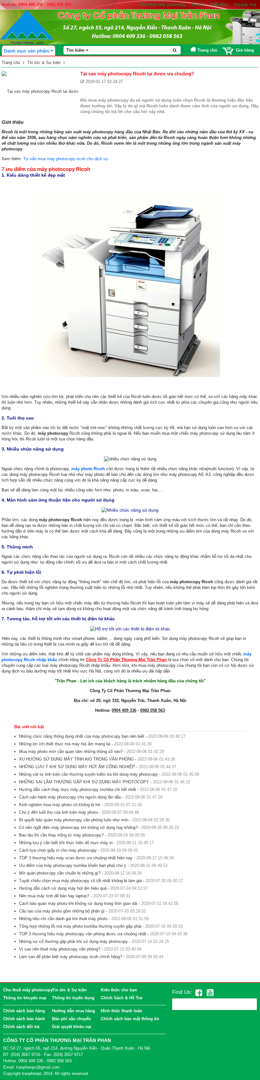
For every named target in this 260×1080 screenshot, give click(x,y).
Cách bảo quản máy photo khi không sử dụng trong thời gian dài (78, 903)
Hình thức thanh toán (121, 1010)
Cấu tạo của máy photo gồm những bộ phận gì (62, 911)
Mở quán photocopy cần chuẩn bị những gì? (60, 873)
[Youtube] (210, 992)
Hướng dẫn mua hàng (73, 1010)
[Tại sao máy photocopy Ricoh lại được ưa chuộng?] (40, 91)
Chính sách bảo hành (24, 1018)
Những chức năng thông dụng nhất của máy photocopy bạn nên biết (81, 736)
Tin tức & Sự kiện (69, 990)
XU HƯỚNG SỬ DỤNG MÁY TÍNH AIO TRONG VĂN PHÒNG (76, 759)
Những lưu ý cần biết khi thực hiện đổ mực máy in (66, 842)
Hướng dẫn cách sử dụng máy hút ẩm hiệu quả (63, 888)
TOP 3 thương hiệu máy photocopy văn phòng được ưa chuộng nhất (82, 934)
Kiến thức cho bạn (119, 990)
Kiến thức (220, 4)
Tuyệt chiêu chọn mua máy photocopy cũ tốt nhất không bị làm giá (80, 880)
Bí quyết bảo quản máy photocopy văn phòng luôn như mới (73, 820)
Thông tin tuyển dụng (73, 997)
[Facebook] (199, 992)
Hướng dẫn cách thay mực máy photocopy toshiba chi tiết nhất (77, 789)
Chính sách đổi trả (21, 1026)
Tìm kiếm (76, 50)
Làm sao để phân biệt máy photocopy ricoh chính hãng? (70, 956)
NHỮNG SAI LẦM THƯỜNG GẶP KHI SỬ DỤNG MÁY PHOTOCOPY (84, 782)
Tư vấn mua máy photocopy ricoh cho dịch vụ (65, 158)
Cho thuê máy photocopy (163, 4)
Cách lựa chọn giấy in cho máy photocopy (58, 850)
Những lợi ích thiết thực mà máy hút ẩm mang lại (64, 744)
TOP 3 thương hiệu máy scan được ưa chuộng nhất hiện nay (76, 858)
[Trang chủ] (27, 26)
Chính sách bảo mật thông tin (130, 1018)
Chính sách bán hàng (24, 1010)
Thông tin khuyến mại (24, 997)
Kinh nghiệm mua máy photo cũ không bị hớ (60, 804)
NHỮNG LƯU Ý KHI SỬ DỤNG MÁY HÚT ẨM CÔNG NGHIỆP (77, 766)
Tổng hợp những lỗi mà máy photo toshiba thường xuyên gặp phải (80, 926)
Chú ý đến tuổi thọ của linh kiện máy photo (58, 812)
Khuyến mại (245, 4)
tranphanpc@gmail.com (38, 1067)
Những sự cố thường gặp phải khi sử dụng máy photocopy (73, 941)
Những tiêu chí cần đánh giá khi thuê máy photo (63, 918)
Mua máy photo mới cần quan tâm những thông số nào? (71, 751)
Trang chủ (206, 50)
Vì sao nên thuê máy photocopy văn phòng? (59, 949)
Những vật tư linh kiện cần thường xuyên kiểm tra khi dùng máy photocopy (88, 774)
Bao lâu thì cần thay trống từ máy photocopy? (61, 835)
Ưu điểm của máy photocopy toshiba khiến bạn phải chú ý (72, 865)
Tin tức (198, 4)
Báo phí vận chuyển (71, 1018)
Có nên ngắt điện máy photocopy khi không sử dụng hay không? (78, 827)
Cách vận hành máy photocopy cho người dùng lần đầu (70, 797)
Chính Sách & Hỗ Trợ (121, 997)
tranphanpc (32, 1073)
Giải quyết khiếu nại (71, 1026)
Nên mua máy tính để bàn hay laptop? (54, 896)
